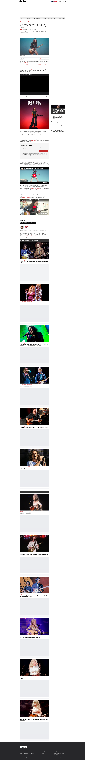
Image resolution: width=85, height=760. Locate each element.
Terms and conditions (23, 751)
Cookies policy (56, 751)
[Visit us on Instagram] (54, 1)
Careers (32, 753)
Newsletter (47, 58)
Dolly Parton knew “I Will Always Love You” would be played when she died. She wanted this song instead (59, 111)
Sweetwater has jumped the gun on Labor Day (59, 122)
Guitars (28, 4)
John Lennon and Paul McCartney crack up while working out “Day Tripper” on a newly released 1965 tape (58, 126)
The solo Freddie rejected (62, 18)
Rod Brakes (25, 29)
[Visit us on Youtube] (56, 1)
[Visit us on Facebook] (51, 1)
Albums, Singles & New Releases (27, 21)
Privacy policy (44, 751)
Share (22, 58)
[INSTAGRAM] (25, 228)
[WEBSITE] (27, 228)
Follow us (42, 58)
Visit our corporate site (55, 743)
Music (21, 21)
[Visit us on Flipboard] (57, 1)
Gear (32, 4)
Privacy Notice (25, 154)
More (47, 4)
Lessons (36, 4)
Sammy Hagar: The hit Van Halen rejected (33, 18)
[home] (20, 4)
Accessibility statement (24, 753)
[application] (34, 84)
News (21, 29)
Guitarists (24, 4)
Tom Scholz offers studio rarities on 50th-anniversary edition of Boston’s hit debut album (58, 117)
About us (43, 753)
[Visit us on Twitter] (53, 1)
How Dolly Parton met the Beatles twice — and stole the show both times (58, 131)
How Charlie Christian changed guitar (49, 18)
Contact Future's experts (35, 751)
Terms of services (33, 153)
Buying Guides (42, 4)
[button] (64, 1)
